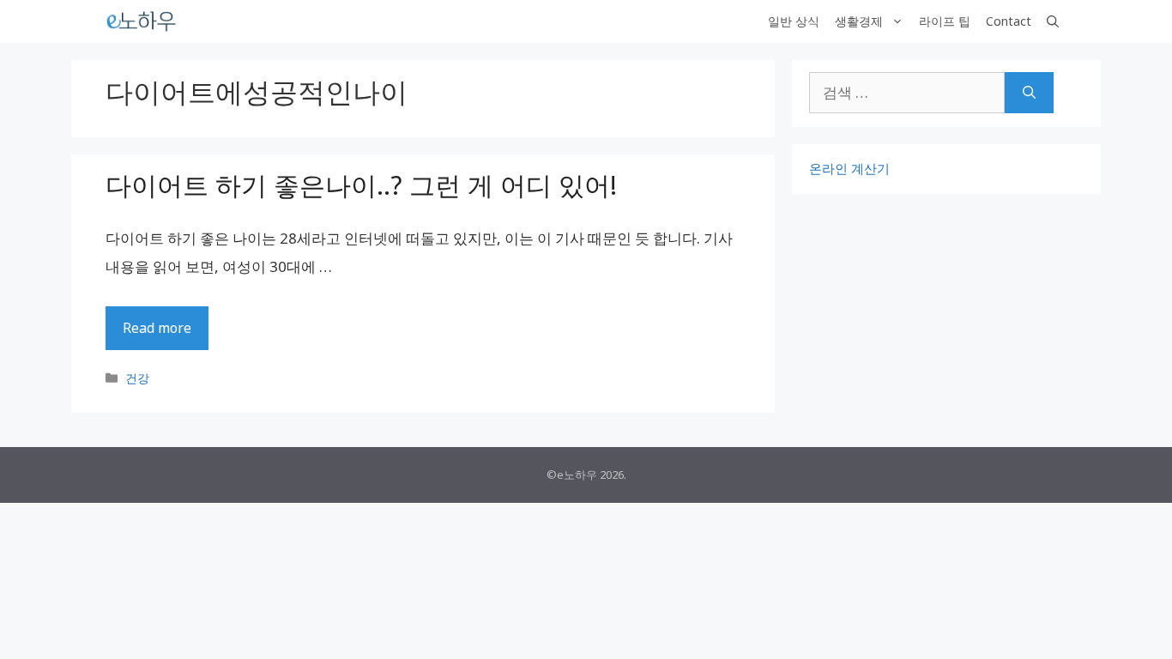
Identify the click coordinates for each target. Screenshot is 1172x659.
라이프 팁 (944, 21)
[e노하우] (142, 21)
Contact (1008, 21)
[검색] (1029, 92)
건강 (137, 378)
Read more (157, 327)
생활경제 (859, 21)
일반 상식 (793, 21)
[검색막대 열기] (1052, 21)
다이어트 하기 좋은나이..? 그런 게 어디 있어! (361, 185)
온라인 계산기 (849, 168)
